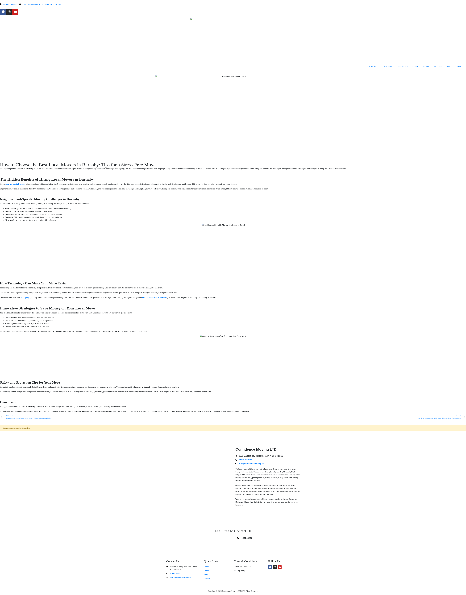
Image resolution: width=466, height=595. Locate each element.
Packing (426, 66)
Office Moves (402, 66)
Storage (415, 66)
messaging (25, 297)
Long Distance (386, 66)
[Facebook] (3, 12)
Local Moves (371, 66)
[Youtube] (15, 12)
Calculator (460, 66)
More (449, 66)
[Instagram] (9, 12)
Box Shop (438, 66)
